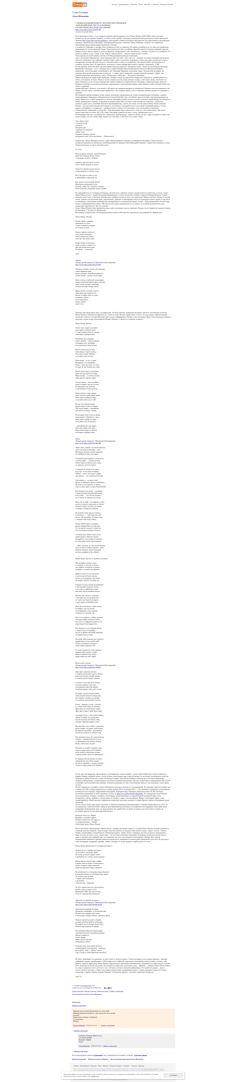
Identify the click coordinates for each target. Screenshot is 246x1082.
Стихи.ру (134, 1066)
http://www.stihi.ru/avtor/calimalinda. (130, 794)
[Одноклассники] (107, 988)
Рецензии (133, 4)
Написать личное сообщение (98, 1059)
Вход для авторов (166, 4)
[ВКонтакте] (105, 988)
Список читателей (77, 991)
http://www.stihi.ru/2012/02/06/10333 (88, 905)
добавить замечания (80, 1031)
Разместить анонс (103, 991)
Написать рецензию (79, 1006)
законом (104, 1070)
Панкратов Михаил (79, 1025)
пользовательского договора (150, 1068)
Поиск (140, 4)
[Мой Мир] (109, 988)
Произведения (123, 4)
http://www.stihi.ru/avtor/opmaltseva (95, 40)
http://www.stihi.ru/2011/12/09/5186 (88, 30)
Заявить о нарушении (116, 991)
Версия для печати (90, 991)
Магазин (147, 4)
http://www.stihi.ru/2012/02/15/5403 (88, 265)
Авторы (114, 4)
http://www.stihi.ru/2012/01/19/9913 (88, 667)
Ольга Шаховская (81, 16)
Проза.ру (141, 1066)
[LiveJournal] (111, 988)
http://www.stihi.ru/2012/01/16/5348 (88, 443)
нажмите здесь (95, 1076)
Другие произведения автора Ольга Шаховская (87, 994)
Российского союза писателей (118, 1079)
